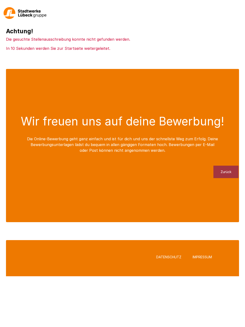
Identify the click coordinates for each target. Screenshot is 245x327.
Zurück (226, 172)
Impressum (202, 257)
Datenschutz (168, 257)
